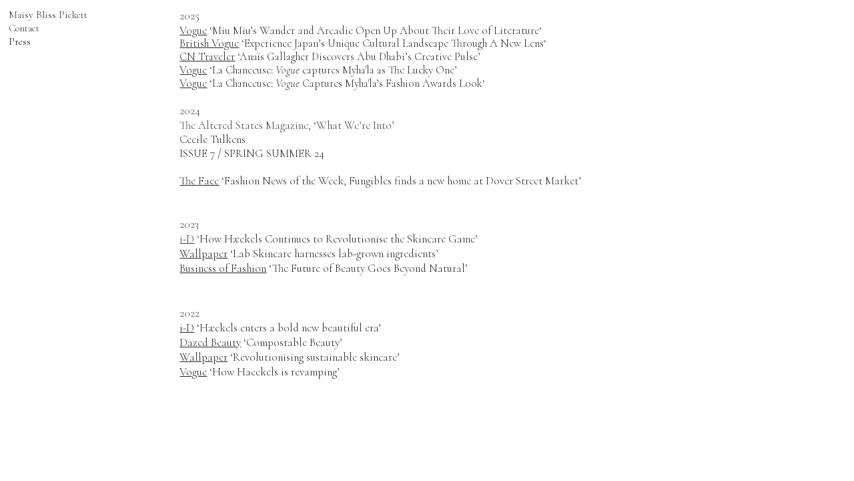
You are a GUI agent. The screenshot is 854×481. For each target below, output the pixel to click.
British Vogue (209, 43)
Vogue (193, 30)
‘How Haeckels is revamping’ (259, 372)
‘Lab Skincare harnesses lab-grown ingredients (307, 254)
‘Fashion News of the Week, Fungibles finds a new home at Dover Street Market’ (380, 181)
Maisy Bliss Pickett (48, 15)
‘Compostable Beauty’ (260, 342)
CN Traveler (207, 56)
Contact (24, 28)
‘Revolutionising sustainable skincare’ (289, 357)
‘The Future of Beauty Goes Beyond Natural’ (323, 268)
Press (20, 41)
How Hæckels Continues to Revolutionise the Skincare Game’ (338, 239)
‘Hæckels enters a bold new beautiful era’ (280, 328)
